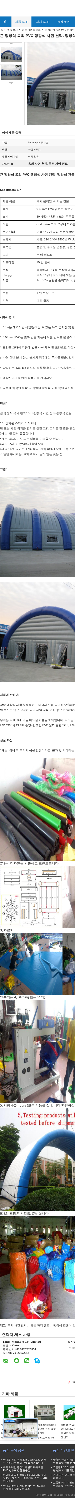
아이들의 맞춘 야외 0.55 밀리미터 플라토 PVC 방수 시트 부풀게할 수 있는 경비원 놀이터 (25, 1478)
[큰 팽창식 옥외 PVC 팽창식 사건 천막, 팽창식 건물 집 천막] (11, 54)
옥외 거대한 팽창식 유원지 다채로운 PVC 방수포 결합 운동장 (23, 1469)
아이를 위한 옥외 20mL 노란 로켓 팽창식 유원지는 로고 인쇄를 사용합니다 (24, 1461)
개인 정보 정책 (44, 1494)
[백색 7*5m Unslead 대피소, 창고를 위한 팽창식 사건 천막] (44, 1412)
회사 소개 (42, 21)
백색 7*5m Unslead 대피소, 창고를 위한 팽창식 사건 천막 (43, 1429)
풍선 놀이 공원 (14, 1450)
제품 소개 (21, 21)
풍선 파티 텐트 (40, 1325)
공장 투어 (63, 21)
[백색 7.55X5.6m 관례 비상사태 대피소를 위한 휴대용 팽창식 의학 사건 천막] (14, 1412)
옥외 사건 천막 (17, 1325)
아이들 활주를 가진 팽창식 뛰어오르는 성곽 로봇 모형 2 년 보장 (24, 1487)
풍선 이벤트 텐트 (31, 29)
